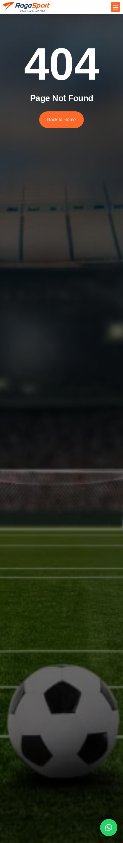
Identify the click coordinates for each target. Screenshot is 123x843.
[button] (115, 7)
